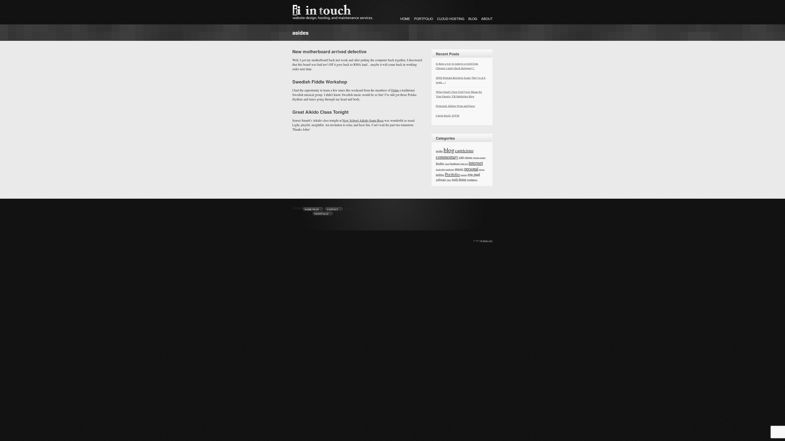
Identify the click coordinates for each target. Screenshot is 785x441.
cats (461, 157)
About (487, 18)
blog (449, 150)
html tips (464, 163)
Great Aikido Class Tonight (320, 112)
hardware (455, 163)
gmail (447, 163)
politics (440, 175)
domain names (479, 157)
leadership (440, 169)
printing (463, 175)
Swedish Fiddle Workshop (319, 81)
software (441, 180)
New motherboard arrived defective (329, 51)
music (459, 169)
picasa (481, 169)
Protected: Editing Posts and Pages (455, 106)
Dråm (395, 90)
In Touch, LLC (486, 240)
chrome (468, 157)
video (448, 179)
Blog (472, 18)
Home (405, 18)
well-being (459, 179)
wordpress (472, 180)
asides (439, 151)
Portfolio (423, 18)
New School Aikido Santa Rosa (363, 120)
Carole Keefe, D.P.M (447, 115)
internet (476, 163)
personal (471, 169)
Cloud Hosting (450, 18)
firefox (440, 163)
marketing (449, 169)
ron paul (474, 174)
